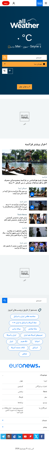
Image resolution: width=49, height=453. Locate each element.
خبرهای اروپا (22, 188)
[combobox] (24, 57)
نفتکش (24, 354)
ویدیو (45, 402)
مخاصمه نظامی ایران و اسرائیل (24, 316)
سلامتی (20, 391)
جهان (21, 381)
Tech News (22, 215)
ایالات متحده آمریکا (18, 347)
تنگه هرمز (24, 341)
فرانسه (44, 177)
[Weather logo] (24, 25)
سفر (45, 397)
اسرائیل (35, 347)
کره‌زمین (20, 386)
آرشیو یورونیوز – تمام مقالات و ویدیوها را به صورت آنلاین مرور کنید (12, 410)
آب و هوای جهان (24, 86)
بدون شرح (23, 202)
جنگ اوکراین (32, 329)
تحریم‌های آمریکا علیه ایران (33, 335)
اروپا (45, 381)
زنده (5, 3)
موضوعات (43, 375)
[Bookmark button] (8, 47)
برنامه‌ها (20, 402)
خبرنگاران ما (43, 408)
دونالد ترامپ (16, 329)
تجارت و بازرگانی (41, 386)
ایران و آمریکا (11, 335)
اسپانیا (37, 341)
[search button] (4, 57)
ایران (11, 341)
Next (45, 391)
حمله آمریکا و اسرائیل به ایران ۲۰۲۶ (24, 322)
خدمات (44, 420)
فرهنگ (21, 397)
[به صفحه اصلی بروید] (39, 3)
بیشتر (45, 427)
